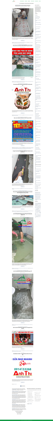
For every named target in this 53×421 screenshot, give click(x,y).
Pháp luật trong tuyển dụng (37, 117)
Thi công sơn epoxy (37, 148)
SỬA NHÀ (36, 128)
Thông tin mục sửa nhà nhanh (38, 164)
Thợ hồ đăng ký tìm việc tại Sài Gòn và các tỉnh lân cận (37, 159)
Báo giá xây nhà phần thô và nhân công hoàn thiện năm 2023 (38, 32)
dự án (38, 206)
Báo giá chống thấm (37, 16)
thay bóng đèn (24, 148)
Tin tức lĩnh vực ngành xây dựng (37, 180)
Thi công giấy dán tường (37, 131)
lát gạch (27, 188)
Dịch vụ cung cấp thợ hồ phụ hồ (38, 80)
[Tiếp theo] (24, 386)
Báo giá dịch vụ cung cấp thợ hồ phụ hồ (38, 20)
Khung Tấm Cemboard (37, 95)
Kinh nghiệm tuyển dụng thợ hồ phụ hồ (38, 99)
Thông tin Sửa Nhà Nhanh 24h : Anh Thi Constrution (22, 83)
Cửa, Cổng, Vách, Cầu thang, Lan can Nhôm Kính (38, 54)
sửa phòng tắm (16, 148)
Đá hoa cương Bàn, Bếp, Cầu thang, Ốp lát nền (38, 85)
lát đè (26, 188)
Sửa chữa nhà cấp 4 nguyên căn (38, 126)
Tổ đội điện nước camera (37, 184)
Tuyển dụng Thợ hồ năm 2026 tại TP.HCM (38, 199)
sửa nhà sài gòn (15, 115)
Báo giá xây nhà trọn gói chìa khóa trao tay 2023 (38, 34)
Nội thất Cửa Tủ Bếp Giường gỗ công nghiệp (38, 106)
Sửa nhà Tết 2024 (13, 148)
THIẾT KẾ (36, 156)
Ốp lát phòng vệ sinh (24, 42)
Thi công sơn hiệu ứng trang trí (38, 149)
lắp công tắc (31, 147)
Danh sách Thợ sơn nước (37, 64)
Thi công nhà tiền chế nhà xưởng (37, 141)
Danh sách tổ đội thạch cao (37, 74)
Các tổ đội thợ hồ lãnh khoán (38, 40)
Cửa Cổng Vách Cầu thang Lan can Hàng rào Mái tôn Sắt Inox (27, 81)
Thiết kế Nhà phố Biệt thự (37, 157)
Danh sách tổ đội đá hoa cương (37, 67)
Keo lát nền (23, 188)
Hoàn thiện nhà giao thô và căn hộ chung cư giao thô (37, 93)
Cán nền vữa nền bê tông (37, 45)
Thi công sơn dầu (36, 147)
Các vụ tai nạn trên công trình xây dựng (38, 42)
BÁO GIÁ (36, 15)
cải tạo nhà (30, 42)
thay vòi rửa (28, 148)
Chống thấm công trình (21, 42)
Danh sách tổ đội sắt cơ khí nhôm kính (37, 69)
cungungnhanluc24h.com (30, 420)
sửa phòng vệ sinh (18, 148)
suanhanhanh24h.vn (16, 391)
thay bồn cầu (21, 148)
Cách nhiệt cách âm (37, 44)
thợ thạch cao (20, 351)
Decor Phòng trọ (36, 78)
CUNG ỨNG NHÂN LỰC (14, 399)
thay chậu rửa (26, 148)
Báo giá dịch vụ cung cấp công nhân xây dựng (37, 18)
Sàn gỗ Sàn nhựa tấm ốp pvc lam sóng (38, 124)
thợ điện (15, 351)
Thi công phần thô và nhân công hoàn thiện (37, 145)
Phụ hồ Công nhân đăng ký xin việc (37, 121)
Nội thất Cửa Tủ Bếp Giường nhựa (38, 111)
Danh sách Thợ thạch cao (37, 65)
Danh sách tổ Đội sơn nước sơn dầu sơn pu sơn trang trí (37, 72)
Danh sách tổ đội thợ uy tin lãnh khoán (37, 76)
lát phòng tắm (30, 188)
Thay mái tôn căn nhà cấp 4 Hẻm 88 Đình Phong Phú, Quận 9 (22, 45)
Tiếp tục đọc (22, 40)
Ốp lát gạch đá (36, 114)
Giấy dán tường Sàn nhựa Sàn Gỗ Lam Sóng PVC (38, 88)
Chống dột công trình (22, 44)
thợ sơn (18, 351)
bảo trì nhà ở (25, 147)
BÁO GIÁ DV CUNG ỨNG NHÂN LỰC (38, 24)
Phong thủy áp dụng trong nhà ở (38, 119)
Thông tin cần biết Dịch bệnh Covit (38, 162)
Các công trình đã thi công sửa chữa (16, 42)
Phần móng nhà (36, 116)
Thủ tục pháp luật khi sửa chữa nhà (37, 173)
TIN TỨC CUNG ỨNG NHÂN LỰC (37, 178)
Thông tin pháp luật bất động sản (38, 167)
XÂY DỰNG (13, 391)
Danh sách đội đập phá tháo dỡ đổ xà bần (38, 60)
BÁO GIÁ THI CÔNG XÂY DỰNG (37, 29)
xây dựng (17, 115)
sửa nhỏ (12, 351)
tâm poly (23, 211)
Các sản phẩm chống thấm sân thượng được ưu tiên (37, 198)
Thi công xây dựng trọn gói (37, 155)
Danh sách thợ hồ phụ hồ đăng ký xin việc (37, 62)
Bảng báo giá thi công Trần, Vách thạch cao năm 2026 (37, 196)
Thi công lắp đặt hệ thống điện (37, 138)
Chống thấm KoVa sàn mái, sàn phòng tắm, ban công (37, 192)
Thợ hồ (16, 351)
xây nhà (39, 216)
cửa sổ (37, 206)
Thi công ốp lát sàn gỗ (37, 143)
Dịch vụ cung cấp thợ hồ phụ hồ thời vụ (38, 82)
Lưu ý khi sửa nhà (15, 188)
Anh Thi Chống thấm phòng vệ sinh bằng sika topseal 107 (22, 271)
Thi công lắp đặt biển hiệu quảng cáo (37, 135)
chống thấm (29, 147)
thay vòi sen (30, 148)
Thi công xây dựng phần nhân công (38, 153)
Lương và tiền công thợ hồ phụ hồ (38, 101)
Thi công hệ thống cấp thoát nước (38, 133)
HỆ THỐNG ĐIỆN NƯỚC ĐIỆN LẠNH (38, 91)
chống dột (27, 147)
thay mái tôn (27, 211)
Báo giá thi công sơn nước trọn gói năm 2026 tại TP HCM (38, 194)
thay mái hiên (25, 211)
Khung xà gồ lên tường (37, 96)
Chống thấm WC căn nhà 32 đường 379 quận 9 (22, 5)
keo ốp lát (25, 188)
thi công (14, 351)
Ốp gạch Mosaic (36, 113)
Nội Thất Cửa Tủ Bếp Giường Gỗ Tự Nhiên (38, 108)
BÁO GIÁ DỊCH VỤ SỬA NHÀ (37, 22)
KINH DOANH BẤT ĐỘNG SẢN (15, 404)
